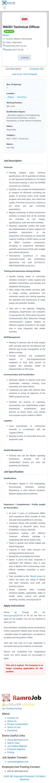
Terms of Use (13, 727)
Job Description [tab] (13, 68)
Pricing (10, 752)
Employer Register (16, 749)
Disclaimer (12, 730)
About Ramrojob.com (17, 739)
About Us (11, 721)
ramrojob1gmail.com (17, 761)
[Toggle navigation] (4, 7)
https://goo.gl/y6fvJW (13, 615)
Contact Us (12, 718)
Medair (6, 35)
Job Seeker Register (17, 746)
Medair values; (36, 576)
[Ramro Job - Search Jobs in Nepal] (9, 2)
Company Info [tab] (37, 68)
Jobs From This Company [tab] (24, 74)
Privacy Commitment (17, 724)
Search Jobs (13, 743)
